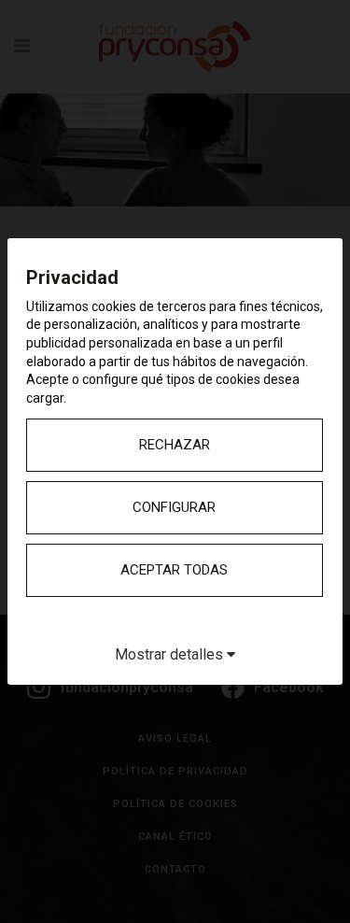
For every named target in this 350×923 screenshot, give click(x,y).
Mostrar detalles (171, 654)
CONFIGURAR (174, 507)
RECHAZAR (174, 444)
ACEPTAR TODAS (174, 569)
